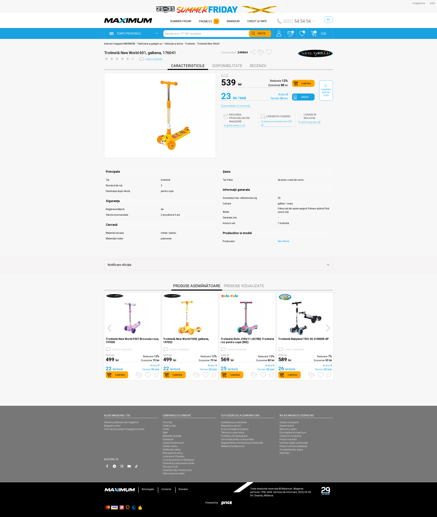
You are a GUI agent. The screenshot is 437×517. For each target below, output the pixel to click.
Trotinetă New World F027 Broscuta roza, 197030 (132, 340)
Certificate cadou (172, 449)
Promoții (167, 422)
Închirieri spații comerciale (294, 442)
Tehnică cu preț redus (232, 432)
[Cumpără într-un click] (155, 374)
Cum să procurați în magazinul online (124, 429)
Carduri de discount (173, 442)
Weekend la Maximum (233, 446)
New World (283, 241)
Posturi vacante (288, 439)
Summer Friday (180, 21)
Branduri (183, 489)
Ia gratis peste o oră (234, 125)
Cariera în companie (290, 436)
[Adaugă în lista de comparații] (139, 375)
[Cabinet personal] (278, 31)
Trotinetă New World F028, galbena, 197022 (186, 340)
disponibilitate (227, 66)
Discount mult (170, 466)
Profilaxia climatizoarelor (234, 436)
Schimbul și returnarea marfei (178, 463)
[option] (218, 9)
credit (305, 97)
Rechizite (284, 453)
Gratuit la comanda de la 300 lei (276, 123)
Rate (165, 432)
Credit (166, 429)
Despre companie (289, 422)
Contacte (166, 489)
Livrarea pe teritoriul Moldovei (178, 459)
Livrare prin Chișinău (173, 456)
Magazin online (112, 425)
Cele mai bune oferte (173, 473)
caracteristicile (188, 66)
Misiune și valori (288, 429)
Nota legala (148, 489)
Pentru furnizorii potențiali (293, 446)
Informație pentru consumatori (237, 439)
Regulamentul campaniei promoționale (242, 442)
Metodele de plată (172, 436)
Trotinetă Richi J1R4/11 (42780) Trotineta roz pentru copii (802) (247, 340)
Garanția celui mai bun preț (177, 470)
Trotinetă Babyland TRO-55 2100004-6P (303, 339)
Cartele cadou (170, 446)
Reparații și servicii (231, 425)
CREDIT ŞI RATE (257, 21)
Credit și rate (169, 425)
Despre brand (287, 425)
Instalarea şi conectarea (234, 422)
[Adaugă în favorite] (148, 375)
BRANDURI (233, 21)
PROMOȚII (205, 21)
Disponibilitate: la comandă (235, 105)
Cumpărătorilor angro (291, 449)
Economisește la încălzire (234, 429)
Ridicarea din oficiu (173, 453)
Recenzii (258, 66)
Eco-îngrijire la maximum (293, 432)
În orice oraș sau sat (309, 122)
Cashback (168, 439)
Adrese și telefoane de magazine (121, 422)
